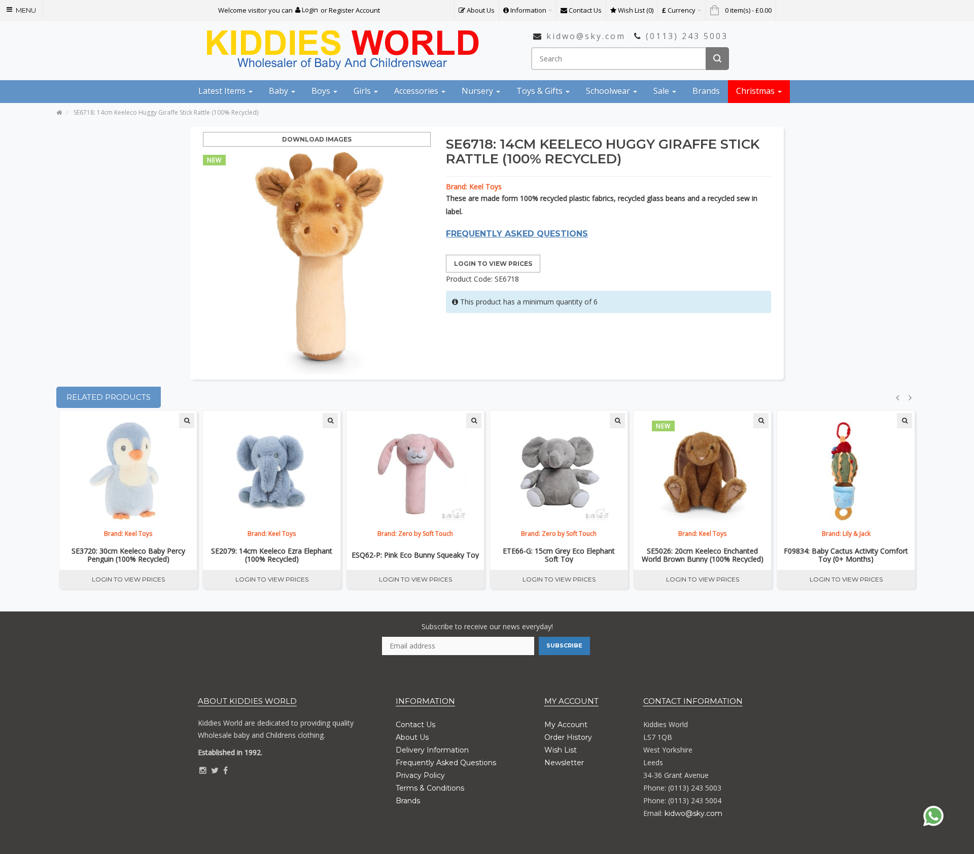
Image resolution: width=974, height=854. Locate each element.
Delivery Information (432, 750)
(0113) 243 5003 (687, 36)
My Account (565, 724)
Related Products (108, 397)
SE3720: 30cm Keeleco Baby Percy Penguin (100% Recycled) (128, 555)
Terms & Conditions (430, 788)
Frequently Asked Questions (446, 762)
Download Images (317, 139)
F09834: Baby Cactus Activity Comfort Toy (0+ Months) (846, 555)
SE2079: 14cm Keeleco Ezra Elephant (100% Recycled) (271, 555)
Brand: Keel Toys (474, 186)
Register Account (354, 10)
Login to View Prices (493, 263)
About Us (412, 737)
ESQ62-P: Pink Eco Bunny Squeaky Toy (415, 555)
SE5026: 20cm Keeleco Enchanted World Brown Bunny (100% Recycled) (702, 555)
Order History (568, 737)
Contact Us (415, 724)
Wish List (560, 750)
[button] (306, 10)
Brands (408, 800)
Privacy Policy (420, 775)
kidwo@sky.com (585, 36)
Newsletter (564, 762)
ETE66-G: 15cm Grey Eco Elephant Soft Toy (559, 555)
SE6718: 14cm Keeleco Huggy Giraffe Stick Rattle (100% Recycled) (166, 112)
